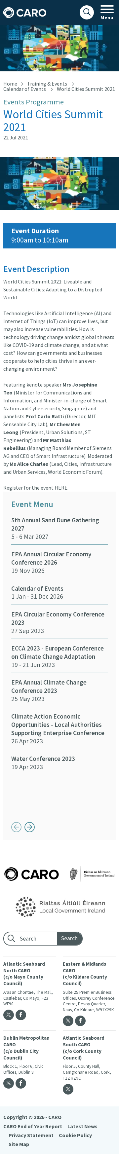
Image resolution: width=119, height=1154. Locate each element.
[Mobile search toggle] (87, 12)
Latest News (82, 1126)
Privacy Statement (31, 1135)
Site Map (19, 1144)
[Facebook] (21, 1015)
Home (10, 83)
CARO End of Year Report (32, 1126)
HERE (61, 487)
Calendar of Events (24, 89)
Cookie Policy (75, 1135)
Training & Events (47, 83)
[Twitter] (8, 1015)
